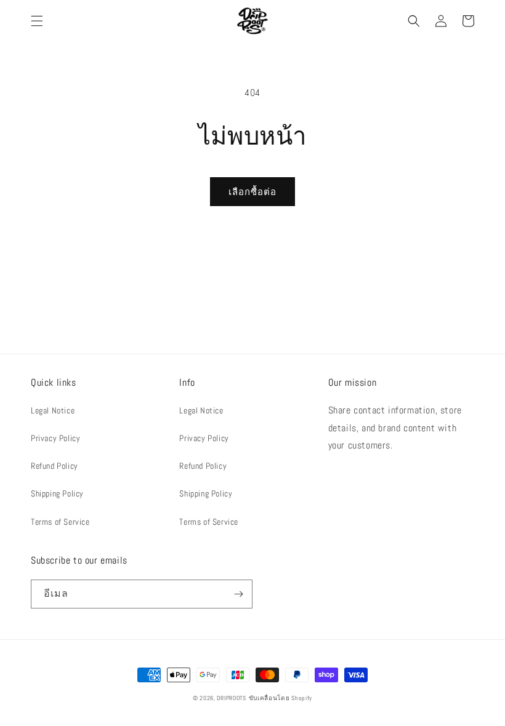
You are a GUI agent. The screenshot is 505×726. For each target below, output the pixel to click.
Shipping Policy (57, 493)
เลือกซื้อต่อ (252, 191)
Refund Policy (54, 465)
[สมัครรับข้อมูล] (238, 594)
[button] (36, 20)
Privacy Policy (55, 438)
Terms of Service (60, 521)
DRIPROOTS (231, 698)
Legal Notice (53, 410)
